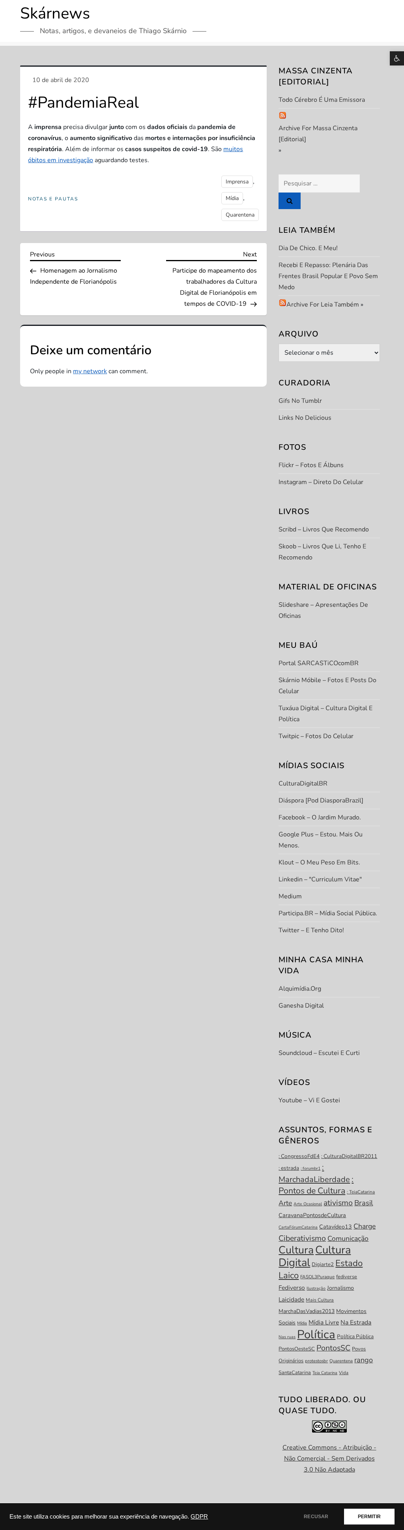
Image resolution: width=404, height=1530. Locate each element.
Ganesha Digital (301, 1005)
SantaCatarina (295, 1372)
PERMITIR (369, 1516)
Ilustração (316, 1288)
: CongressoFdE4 (299, 1156)
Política (316, 1334)
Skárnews (55, 13)
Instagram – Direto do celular (321, 482)
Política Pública (355, 1336)
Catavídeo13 (335, 1227)
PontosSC (333, 1348)
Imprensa (237, 181)
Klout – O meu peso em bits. (319, 862)
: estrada (289, 1168)
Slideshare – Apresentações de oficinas (323, 610)
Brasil (363, 1203)
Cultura (296, 1250)
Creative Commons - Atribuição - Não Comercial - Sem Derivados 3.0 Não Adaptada (329, 1458)
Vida (343, 1373)
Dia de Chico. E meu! (308, 248)
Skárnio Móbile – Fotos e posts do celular (327, 686)
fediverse (346, 1276)
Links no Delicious (305, 417)
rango (363, 1360)
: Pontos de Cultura (316, 1185)
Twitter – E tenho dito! (311, 930)
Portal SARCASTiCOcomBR (319, 663)
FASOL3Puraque (317, 1277)
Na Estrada (355, 1322)
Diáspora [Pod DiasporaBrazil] (321, 800)
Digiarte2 (323, 1264)
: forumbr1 (310, 1168)
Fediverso (292, 1287)
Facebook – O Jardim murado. (320, 817)
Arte (285, 1203)
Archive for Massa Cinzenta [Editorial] (318, 134)
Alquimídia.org (300, 988)
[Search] (290, 201)
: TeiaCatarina (361, 1192)
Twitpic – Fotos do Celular (316, 736)
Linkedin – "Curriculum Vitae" (320, 879)
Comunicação (347, 1238)
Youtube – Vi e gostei (309, 1100)
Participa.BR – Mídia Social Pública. (328, 913)
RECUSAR (316, 1516)
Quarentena (240, 215)
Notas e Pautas (53, 199)
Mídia (232, 198)
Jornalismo (340, 1288)
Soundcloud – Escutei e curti (319, 1053)
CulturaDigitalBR (303, 783)
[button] (397, 58)
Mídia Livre (324, 1322)
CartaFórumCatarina (298, 1227)
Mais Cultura (320, 1300)
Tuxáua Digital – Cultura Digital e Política (325, 714)
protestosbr (316, 1361)
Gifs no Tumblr (300, 401)
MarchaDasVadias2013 (307, 1311)
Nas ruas (287, 1337)
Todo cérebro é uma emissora (322, 99)
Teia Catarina (324, 1373)
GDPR (199, 1516)
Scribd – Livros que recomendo (324, 529)
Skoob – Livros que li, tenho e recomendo (322, 552)
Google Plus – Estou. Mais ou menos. (321, 840)
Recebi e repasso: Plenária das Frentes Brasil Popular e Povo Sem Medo (328, 276)
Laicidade (291, 1299)
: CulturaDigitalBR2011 (349, 1156)
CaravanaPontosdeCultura (312, 1215)
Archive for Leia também (322, 304)
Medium (290, 896)
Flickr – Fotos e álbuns (311, 465)
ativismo (338, 1202)
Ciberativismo (302, 1238)
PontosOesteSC (297, 1348)
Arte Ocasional (308, 1204)
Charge (365, 1226)
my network (90, 371)
